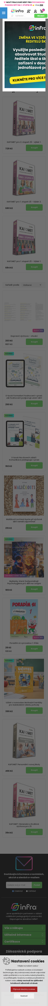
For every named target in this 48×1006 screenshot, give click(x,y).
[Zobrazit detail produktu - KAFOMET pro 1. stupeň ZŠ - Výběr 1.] (24, 237)
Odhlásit (32, 891)
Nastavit (24, 996)
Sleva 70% (38, 330)
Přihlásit (35, 11)
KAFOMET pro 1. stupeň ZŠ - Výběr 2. (24, 202)
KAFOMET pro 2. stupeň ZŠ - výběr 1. (24, 142)
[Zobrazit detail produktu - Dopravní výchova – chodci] (24, 312)
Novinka (9, 353)
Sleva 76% (38, 637)
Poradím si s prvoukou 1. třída (24, 643)
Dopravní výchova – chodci (24, 336)
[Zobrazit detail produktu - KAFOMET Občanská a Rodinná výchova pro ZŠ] (24, 800)
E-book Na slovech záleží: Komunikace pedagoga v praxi (24, 458)
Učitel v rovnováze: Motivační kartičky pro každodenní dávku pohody (24, 703)
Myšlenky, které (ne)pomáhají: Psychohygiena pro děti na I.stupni (24, 582)
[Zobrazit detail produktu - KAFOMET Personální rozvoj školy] (24, 741)
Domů (6, 24)
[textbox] (22, 16)
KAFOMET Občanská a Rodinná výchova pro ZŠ (24, 825)
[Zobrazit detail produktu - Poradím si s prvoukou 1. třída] (24, 619)
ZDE (41, 5)
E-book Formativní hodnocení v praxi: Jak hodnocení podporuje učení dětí (24, 397)
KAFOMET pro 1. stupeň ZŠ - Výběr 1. (24, 261)
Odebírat (18, 891)
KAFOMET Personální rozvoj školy (24, 764)
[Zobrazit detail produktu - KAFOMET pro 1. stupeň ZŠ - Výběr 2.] (24, 178)
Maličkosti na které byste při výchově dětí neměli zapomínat (24, 520)
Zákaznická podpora (24, 951)
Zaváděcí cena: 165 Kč (15, 576)
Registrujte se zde (29, 11)
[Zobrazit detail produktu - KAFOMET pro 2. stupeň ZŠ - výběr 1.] (24, 118)
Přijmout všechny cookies (24, 989)
